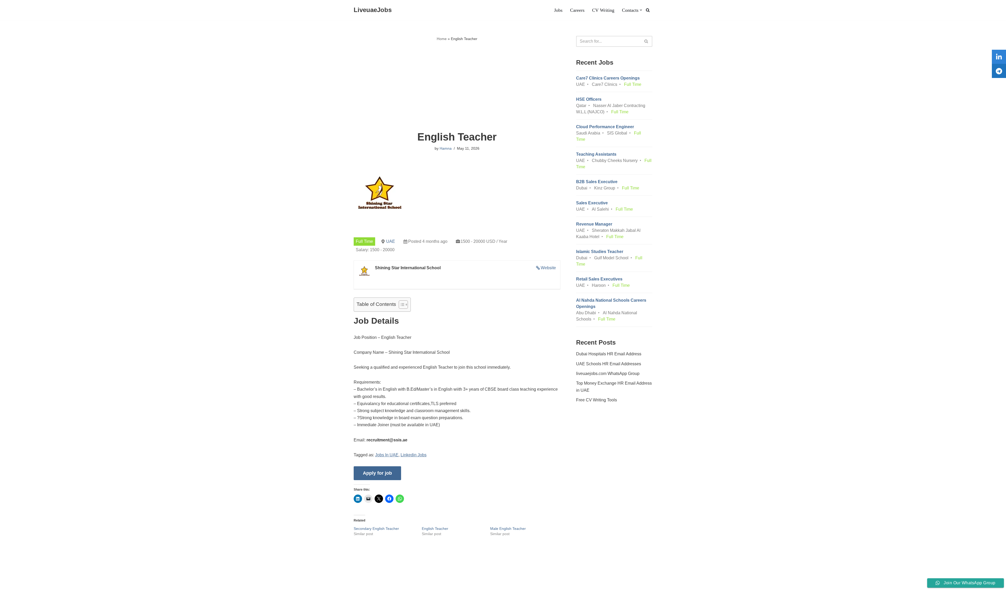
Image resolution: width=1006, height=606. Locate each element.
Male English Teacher (508, 528)
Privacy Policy (168, 586)
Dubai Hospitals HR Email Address (608, 354)
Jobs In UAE (386, 455)
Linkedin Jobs (414, 455)
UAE (390, 241)
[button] (641, 10)
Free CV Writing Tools (596, 400)
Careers (577, 10)
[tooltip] (999, 57)
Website (548, 268)
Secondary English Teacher (376, 528)
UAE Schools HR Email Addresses (608, 364)
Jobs (558, 10)
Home (442, 39)
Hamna (446, 148)
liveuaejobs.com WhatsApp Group (607, 373)
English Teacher (435, 528)
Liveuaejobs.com (20, 599)
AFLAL (68, 599)
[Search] (648, 10)
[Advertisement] (457, 86)
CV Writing (603, 10)
